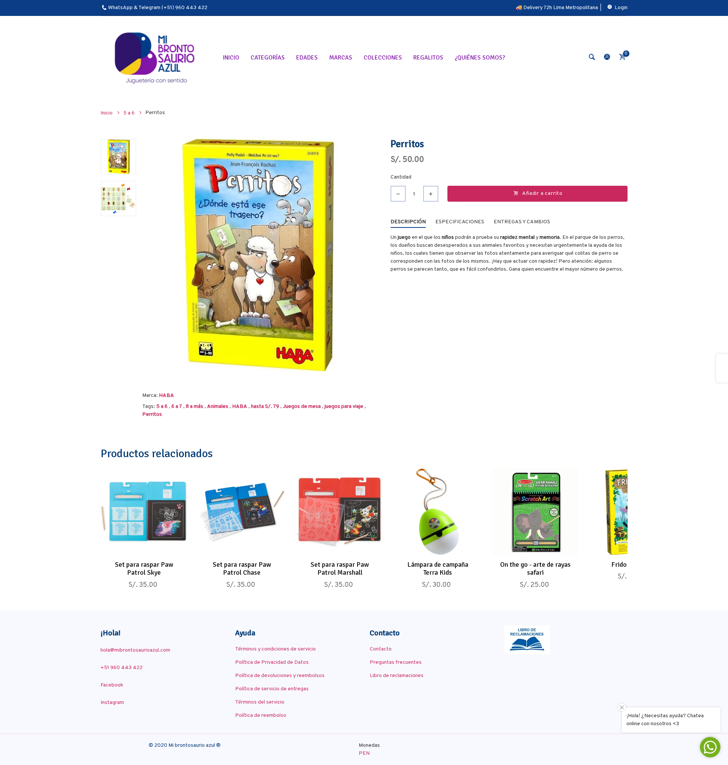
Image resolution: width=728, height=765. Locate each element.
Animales (217, 406)
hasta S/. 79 (265, 406)
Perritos (152, 414)
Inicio (107, 113)
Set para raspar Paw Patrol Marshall (340, 568)
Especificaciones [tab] (459, 222)
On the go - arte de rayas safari (535, 568)
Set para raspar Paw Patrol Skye (144, 568)
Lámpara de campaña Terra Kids (437, 568)
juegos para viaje (344, 406)
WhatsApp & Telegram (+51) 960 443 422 (157, 8)
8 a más (194, 406)
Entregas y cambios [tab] (522, 222)
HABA (166, 395)
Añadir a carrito (542, 193)
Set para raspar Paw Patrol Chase (242, 568)
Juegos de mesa (302, 406)
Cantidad (401, 177)
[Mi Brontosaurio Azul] (155, 57)
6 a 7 (176, 406)
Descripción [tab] (408, 222)
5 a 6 (162, 406)
